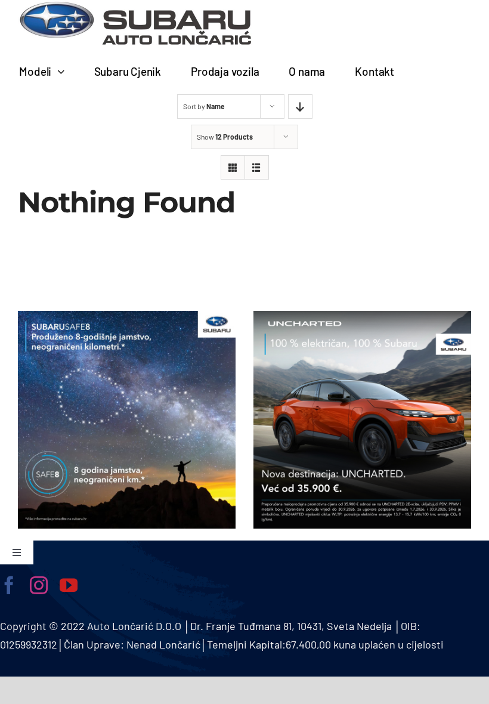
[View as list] (256, 167)
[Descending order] (300, 106)
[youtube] (69, 585)
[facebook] (9, 585)
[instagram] (39, 585)
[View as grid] (232, 167)
